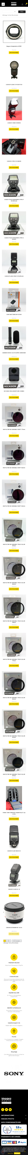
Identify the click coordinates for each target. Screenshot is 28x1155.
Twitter (6, 1109)
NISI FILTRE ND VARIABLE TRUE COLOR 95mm (14, 621)
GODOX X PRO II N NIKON (14, 161)
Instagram (10, 1109)
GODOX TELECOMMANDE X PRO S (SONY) (14, 238)
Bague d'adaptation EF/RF (14, 46)
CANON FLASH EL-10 (14, 889)
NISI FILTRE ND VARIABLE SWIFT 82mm (14, 467)
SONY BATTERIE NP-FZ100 (14, 314)
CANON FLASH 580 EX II (14, 851)
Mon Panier (26, 5)
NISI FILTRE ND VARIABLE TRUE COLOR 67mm (14, 545)
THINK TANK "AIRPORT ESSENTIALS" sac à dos (14, 813)
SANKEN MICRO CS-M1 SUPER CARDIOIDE (14, 352)
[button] (5, 1074)
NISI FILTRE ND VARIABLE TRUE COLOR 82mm (14, 583)
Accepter (17, 1153)
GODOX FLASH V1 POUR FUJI (14, 84)
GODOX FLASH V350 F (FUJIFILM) (14, 276)
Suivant (18, 941)
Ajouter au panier (13, 52)
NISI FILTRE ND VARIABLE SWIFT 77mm (14, 429)
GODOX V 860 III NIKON (14, 123)
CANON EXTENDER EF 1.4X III (14, 927)
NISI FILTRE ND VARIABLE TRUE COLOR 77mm (14, 660)
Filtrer (21, 11)
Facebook (2, 1109)
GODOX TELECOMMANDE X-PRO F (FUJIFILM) (14, 200)
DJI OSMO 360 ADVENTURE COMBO (14, 391)
